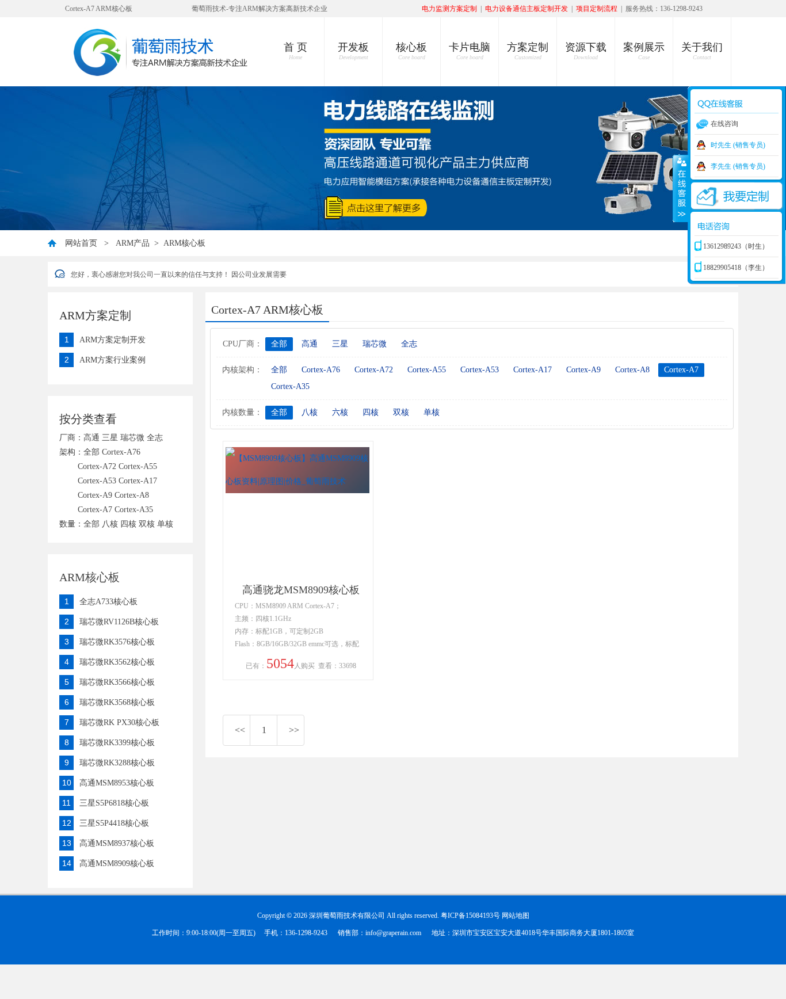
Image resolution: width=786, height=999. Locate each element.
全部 (279, 344)
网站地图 (515, 916)
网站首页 (81, 243)
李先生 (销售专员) (738, 166)
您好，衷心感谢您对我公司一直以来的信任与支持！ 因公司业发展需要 (179, 274)
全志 (409, 344)
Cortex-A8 (632, 369)
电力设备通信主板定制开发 (526, 9)
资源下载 (585, 50)
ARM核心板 (184, 243)
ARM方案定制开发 (112, 339)
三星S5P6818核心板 (114, 803)
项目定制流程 (596, 9)
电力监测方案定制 (449, 9)
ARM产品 (133, 243)
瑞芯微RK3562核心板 (117, 662)
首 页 (295, 50)
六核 (340, 412)
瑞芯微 (375, 344)
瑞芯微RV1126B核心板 (119, 621)
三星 (340, 344)
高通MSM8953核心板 (116, 783)
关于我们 (702, 50)
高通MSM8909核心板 (116, 863)
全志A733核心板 (108, 601)
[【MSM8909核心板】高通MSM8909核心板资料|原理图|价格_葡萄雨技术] (297, 481)
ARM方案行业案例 (112, 360)
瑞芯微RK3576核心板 (117, 642)
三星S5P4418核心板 (114, 823)
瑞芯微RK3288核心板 (117, 762)
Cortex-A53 (479, 369)
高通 (310, 344)
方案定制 (527, 50)
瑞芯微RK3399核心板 (117, 742)
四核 (371, 412)
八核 (310, 412)
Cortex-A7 (681, 369)
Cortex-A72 (373, 369)
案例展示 (644, 50)
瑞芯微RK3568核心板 (117, 702)
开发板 (353, 50)
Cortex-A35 (290, 386)
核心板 (411, 50)
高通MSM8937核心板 (116, 843)
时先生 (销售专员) (738, 145)
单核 (431, 412)
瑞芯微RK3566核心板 (117, 682)
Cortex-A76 (321, 369)
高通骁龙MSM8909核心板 (301, 590)
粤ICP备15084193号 (470, 916)
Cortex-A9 (583, 369)
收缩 (681, 188)
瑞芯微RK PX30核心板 (119, 722)
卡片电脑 (469, 50)
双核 (401, 412)
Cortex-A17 (532, 369)
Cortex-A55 (426, 369)
